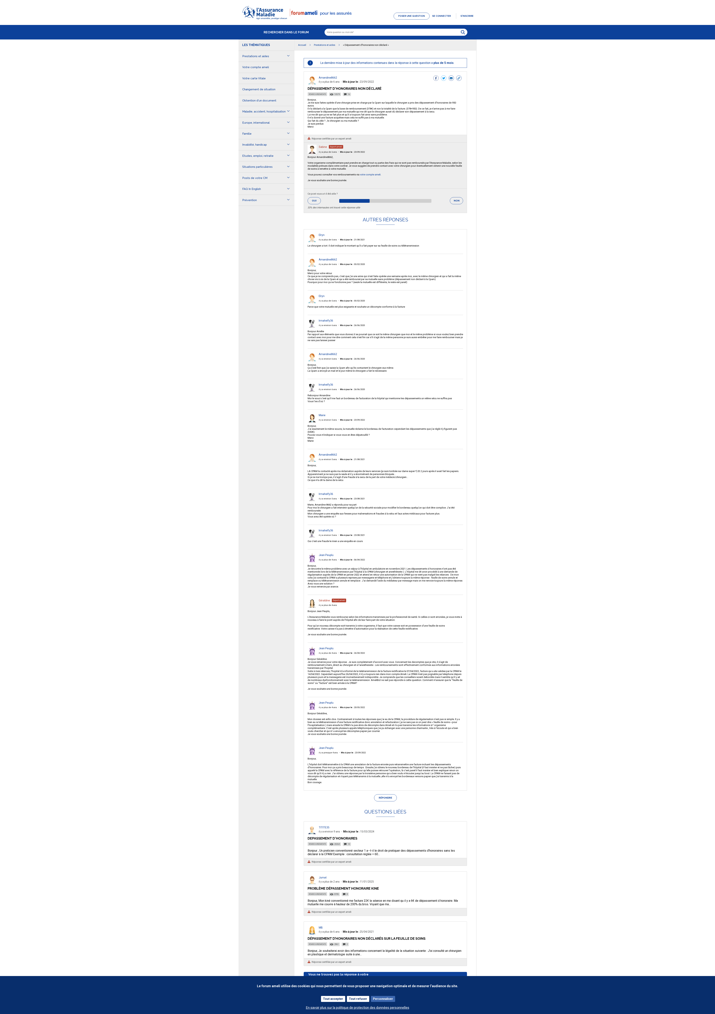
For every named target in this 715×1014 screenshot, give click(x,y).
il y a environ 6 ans (328, 325)
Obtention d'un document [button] (259, 100)
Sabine (323, 146)
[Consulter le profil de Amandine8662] (312, 83)
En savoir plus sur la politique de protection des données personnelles (357, 1008)
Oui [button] (316, 200)
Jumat (323, 877)
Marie (322, 415)
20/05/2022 (352, 707)
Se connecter (441, 16)
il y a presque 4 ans (328, 752)
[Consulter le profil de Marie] (312, 421)
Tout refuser (358, 999)
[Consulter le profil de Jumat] (312, 883)
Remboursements (317, 94)
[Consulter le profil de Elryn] (312, 241)
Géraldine (324, 600)
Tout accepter (333, 999)
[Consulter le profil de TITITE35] (312, 833)
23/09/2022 (352, 152)
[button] (357, 19)
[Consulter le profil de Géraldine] (312, 606)
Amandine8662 (328, 77)
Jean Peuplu (326, 555)
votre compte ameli (370, 174)
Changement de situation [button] (258, 89)
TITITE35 (324, 827)
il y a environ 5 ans (328, 420)
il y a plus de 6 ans (328, 152)
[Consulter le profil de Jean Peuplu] (312, 561)
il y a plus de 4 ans (328, 560)
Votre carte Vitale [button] (254, 78)
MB (321, 927)
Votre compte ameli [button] (255, 67)
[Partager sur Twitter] (443, 78)
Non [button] (458, 201)
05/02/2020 (352, 264)
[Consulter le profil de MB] (312, 933)
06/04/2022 (352, 560)
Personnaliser (383, 999)
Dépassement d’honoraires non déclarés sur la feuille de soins (366, 938)
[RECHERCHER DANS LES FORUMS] (462, 32)
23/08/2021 (352, 499)
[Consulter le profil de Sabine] (312, 152)
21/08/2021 (352, 240)
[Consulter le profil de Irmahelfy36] (312, 326)
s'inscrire (467, 16)
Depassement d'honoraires (332, 838)
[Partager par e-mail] (451, 78)
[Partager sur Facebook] (436, 78)
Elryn (322, 234)
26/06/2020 (352, 325)
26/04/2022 (352, 653)
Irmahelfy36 (326, 320)
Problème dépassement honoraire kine (343, 888)
